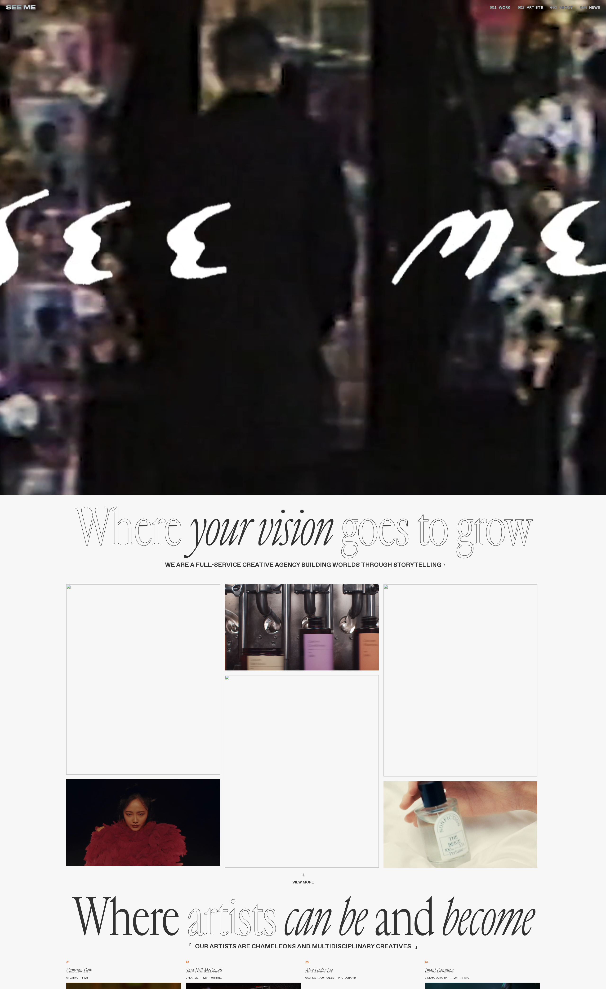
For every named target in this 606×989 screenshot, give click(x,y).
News (590, 7)
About (561, 7)
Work (500, 7)
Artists (530, 7)
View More (303, 879)
